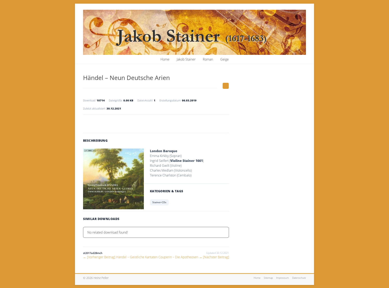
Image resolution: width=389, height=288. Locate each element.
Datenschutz (299, 277)
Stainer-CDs (159, 202)
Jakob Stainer (186, 59)
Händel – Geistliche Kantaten (120, 257)
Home (164, 59)
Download (156, 123)
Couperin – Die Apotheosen (193, 257)
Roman (208, 59)
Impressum (282, 277)
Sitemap (268, 277)
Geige (224, 59)
